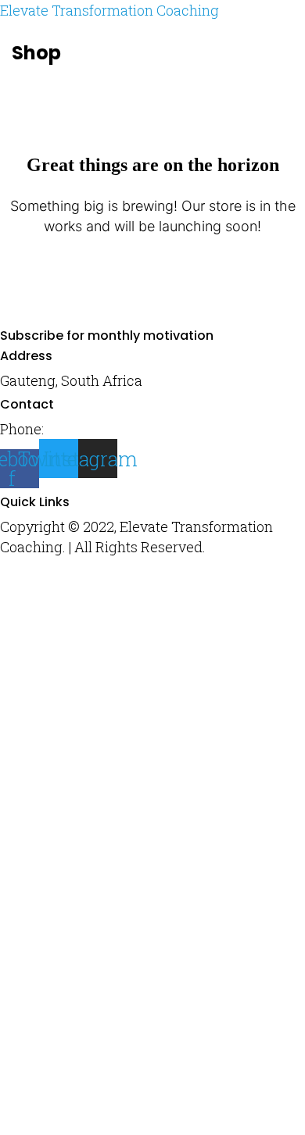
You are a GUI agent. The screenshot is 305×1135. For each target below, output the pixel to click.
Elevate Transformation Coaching (109, 10)
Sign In (162, 1104)
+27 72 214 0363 (98, 428)
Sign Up (111, 1104)
